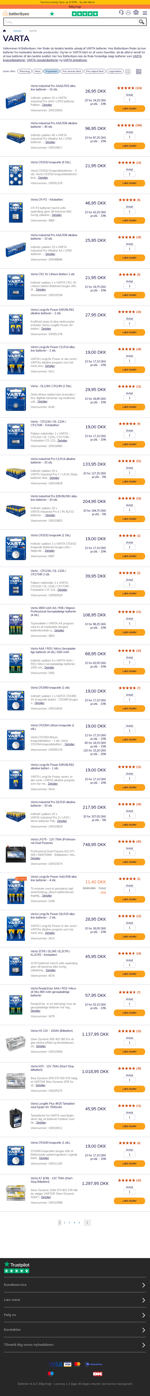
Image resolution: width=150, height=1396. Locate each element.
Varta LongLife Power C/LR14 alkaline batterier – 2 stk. (53, 348)
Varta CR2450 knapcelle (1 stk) (50, 687)
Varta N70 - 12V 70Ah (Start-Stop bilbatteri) (52, 1068)
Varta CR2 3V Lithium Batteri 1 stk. (53, 274)
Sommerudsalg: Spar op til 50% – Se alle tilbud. (67, 2)
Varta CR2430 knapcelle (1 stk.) (50, 1142)
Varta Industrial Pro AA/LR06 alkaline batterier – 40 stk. (54, 125)
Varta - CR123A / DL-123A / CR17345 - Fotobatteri (48, 423)
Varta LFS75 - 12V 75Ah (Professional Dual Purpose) (53, 841)
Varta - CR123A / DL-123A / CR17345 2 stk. (48, 572)
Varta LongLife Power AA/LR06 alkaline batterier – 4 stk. (54, 878)
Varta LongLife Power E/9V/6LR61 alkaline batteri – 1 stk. (52, 766)
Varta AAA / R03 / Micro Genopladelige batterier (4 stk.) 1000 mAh (53, 650)
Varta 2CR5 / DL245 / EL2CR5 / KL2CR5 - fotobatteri (50, 953)
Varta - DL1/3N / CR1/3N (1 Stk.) (51, 386)
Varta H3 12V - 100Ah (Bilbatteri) (52, 1031)
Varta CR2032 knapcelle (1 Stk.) (51, 535)
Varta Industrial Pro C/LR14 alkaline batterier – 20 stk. (53, 460)
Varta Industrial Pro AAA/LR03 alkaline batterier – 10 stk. (53, 87)
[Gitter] (127, 71)
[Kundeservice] (121, 13)
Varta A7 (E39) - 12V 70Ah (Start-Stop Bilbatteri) (52, 1180)
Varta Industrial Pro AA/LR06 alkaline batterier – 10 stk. (54, 236)
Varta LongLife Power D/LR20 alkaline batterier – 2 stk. (53, 915)
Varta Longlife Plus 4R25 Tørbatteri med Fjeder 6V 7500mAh (53, 1105)
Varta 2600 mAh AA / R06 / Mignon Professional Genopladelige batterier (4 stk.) (53, 611)
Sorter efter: (9, 71)
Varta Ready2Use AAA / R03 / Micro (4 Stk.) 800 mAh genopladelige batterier (53, 992)
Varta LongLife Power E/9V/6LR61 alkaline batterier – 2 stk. (52, 311)
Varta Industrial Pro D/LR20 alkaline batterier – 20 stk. (53, 803)
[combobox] (75, 22)
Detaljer (47, 105)
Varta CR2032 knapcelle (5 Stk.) (51, 162)
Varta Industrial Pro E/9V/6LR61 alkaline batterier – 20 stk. (54, 498)
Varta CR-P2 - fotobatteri (47, 199)
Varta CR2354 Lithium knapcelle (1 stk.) (52, 727)
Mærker (17, 30)
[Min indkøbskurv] (136, 12)
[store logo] (15, 13)
